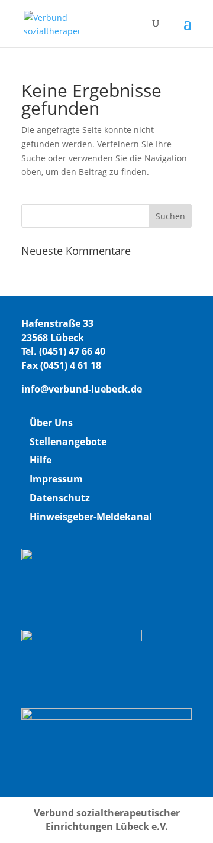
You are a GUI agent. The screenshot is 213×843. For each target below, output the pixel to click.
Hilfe (40, 459)
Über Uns (51, 422)
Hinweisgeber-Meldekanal (91, 516)
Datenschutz (60, 497)
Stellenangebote (68, 441)
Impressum (56, 478)
